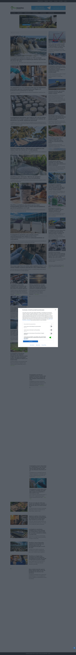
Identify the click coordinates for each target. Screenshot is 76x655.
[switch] (50, 326)
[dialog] (38, 327)
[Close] (56, 310)
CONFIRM (30, 341)
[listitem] (38, 324)
